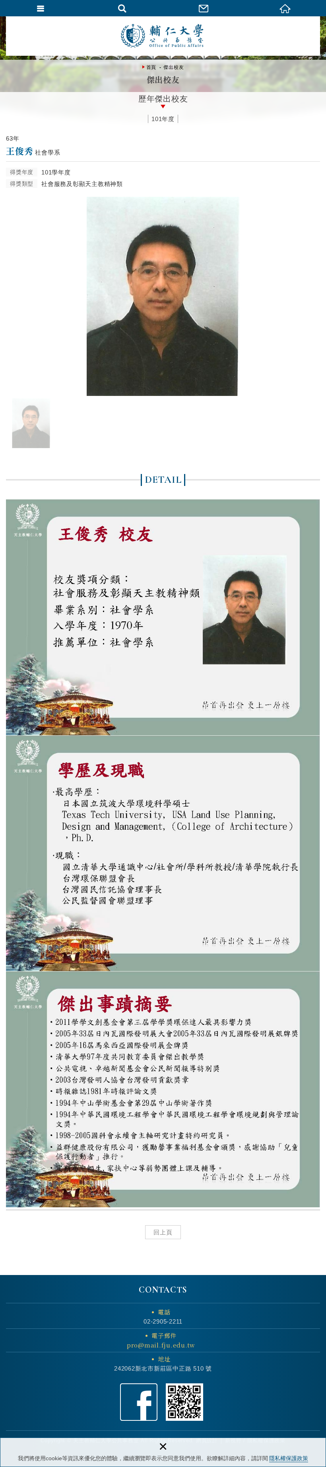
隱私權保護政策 (288, 1458)
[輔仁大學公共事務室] (163, 36)
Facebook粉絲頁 (138, 1402)
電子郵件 (161, 1340)
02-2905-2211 (163, 1321)
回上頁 (163, 1232)
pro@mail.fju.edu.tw (161, 1345)
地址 (164, 1359)
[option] (163, 296)
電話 (164, 1312)
